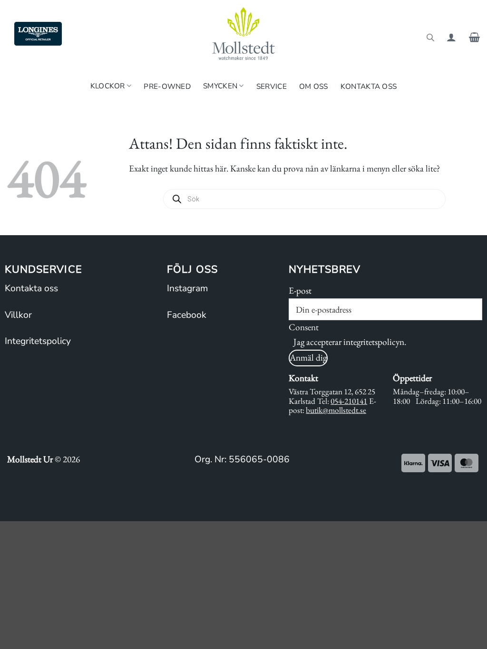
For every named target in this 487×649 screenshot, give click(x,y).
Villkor (18, 315)
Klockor (107, 86)
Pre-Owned (167, 86)
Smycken (220, 86)
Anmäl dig (308, 357)
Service (271, 86)
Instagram (187, 288)
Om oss (313, 86)
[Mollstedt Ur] (243, 33)
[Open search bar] (430, 36)
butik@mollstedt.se (336, 410)
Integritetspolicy (38, 341)
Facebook (186, 315)
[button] (451, 37)
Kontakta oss (369, 86)
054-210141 (349, 401)
